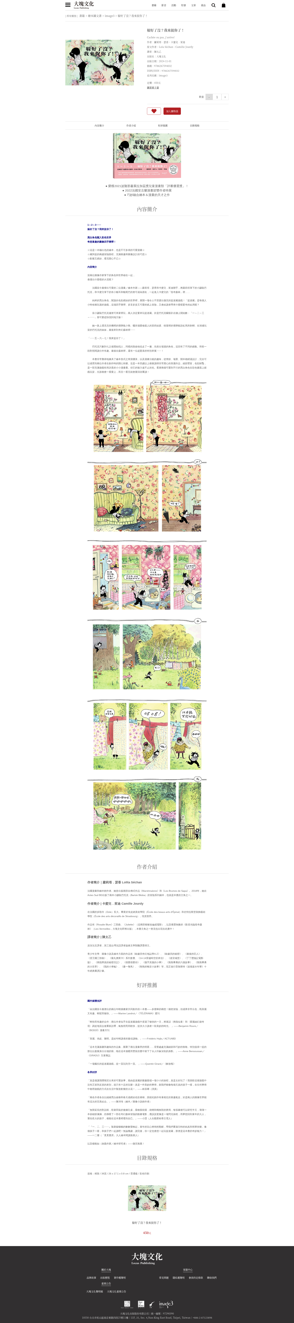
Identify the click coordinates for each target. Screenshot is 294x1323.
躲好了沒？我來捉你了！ (147, 1223)
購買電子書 (153, 87)
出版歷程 (105, 1277)
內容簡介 (99, 125)
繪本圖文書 (95, 16)
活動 (173, 5)
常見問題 (164, 1277)
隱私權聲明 (179, 1277)
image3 (110, 16)
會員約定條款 (196, 1277)
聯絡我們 (212, 1277)
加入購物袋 (172, 111)
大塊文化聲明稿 (94, 1291)
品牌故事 (91, 1277)
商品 (203, 5)
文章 (193, 5)
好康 (183, 5)
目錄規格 (194, 125)
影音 (163, 5)
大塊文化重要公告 (116, 1291)
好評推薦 (163, 125)
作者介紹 (131, 125)
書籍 (154, 5)
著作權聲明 (120, 1277)
